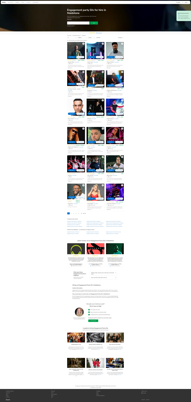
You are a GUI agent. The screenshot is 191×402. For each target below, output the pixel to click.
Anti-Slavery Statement (100, 395)
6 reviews (112, 117)
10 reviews (113, 60)
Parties (22, 2)
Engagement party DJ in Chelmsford (112, 233)
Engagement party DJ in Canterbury (93, 233)
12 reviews (69, 201)
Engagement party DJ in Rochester (73, 231)
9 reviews (73, 145)
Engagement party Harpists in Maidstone (74, 221)
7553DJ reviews (99, 32)
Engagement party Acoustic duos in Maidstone (114, 226)
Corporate (28, 2)
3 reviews (112, 202)
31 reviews (113, 88)
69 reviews (74, 173)
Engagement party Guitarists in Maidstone (113, 221)
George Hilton (114, 263)
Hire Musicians (10, 2)
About (97, 392)
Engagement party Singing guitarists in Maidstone (114, 223)
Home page (69, 35)
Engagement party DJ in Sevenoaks (93, 231)
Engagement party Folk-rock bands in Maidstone (95, 226)
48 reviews (74, 60)
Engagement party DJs (77, 35)
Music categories (54, 394)
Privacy (7, 395)
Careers (97, 394)
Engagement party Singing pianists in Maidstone (95, 223)
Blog (52, 397)
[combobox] (72, 38)
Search (179, 2)
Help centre (8, 392)
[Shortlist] (182, 2)
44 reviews (113, 173)
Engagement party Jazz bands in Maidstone (74, 226)
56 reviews (93, 88)
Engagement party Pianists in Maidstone (74, 223)
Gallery (52, 395)
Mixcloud (147, 399)
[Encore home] (4, 2)
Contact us (8, 397)
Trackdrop (143, 399)
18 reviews (93, 60)
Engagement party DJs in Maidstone (73, 224)
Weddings (17, 2)
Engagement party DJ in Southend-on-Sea (113, 231)
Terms (7, 394)
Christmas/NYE (35, 2)
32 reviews (74, 87)
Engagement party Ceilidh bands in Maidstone (114, 224)
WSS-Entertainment (77, 263)
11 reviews (93, 117)
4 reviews (73, 117)
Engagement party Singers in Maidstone (94, 221)
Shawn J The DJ (95, 263)
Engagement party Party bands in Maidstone (94, 224)
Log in (186, 2)
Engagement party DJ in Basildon (73, 233)
